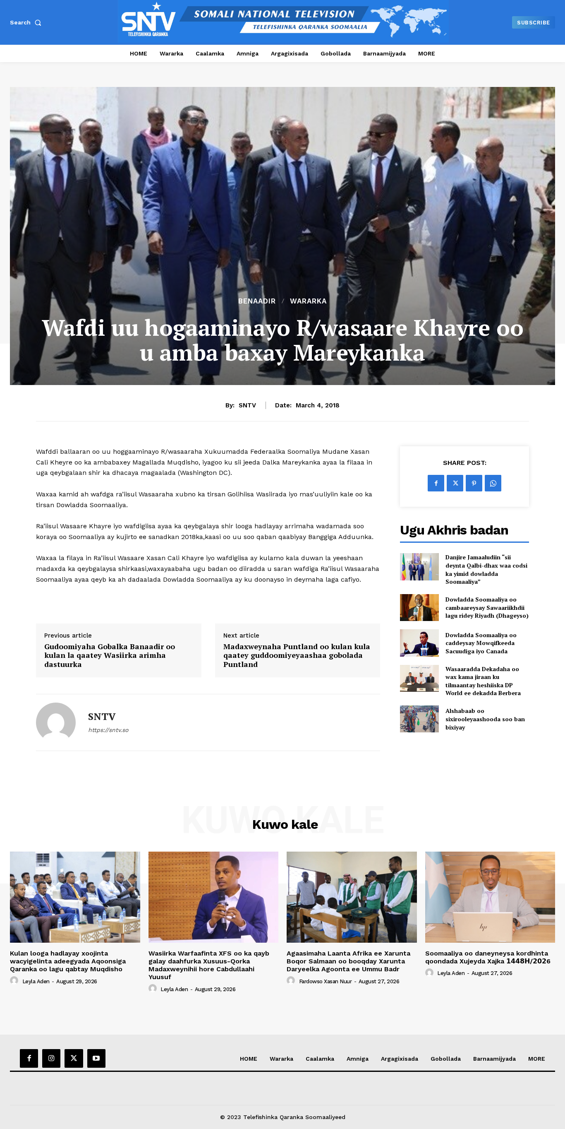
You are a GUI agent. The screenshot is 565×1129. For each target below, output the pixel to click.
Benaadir (257, 301)
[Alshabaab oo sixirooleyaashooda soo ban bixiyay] (419, 718)
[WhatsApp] (493, 483)
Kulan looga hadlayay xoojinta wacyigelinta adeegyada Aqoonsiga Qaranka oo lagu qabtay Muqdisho (68, 961)
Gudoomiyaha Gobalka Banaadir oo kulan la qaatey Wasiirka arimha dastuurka (109, 655)
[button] (27, 22)
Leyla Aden (36, 981)
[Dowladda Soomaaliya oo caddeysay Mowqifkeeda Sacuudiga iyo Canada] (419, 642)
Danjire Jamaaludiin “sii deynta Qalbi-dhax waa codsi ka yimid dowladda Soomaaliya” (486, 569)
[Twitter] (455, 483)
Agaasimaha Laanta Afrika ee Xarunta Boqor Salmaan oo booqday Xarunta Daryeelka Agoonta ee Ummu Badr (348, 961)
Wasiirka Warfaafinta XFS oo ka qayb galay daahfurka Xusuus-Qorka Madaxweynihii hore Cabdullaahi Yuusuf (208, 965)
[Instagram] (51, 1058)
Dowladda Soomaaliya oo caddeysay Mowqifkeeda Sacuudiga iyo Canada (481, 643)
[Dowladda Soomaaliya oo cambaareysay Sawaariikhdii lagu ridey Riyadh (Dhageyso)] (419, 607)
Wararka (308, 301)
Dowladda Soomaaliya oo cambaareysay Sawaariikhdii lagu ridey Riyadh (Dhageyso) (487, 607)
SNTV (247, 405)
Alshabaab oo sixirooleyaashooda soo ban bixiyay (485, 719)
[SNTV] (56, 722)
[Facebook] (436, 483)
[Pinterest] (474, 483)
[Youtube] (96, 1058)
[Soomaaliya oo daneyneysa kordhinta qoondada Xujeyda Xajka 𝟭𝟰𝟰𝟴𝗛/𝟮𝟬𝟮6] (490, 897)
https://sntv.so (108, 730)
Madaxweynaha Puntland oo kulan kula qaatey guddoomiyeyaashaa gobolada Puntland (296, 655)
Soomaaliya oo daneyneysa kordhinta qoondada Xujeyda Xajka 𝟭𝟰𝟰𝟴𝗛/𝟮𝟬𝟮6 (488, 957)
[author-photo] (15, 980)
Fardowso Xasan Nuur (325, 981)
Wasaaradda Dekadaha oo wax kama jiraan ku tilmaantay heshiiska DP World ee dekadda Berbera (483, 681)
